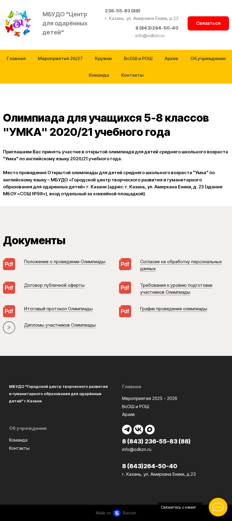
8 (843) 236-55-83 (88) (156, 441)
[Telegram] (127, 429)
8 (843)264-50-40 (157, 28)
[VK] (138, 429)
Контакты (132, 75)
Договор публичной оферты (54, 285)
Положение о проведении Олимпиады (64, 261)
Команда (99, 75)
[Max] (150, 429)
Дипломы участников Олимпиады (60, 325)
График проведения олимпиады (173, 309)
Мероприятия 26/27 (60, 58)
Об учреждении (208, 58)
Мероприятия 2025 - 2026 (149, 398)
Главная (16, 58)
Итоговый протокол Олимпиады (58, 309)
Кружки (103, 58)
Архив (171, 58)
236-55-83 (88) (122, 11)
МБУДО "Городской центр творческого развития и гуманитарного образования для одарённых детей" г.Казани (58, 393)
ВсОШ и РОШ (138, 58)
